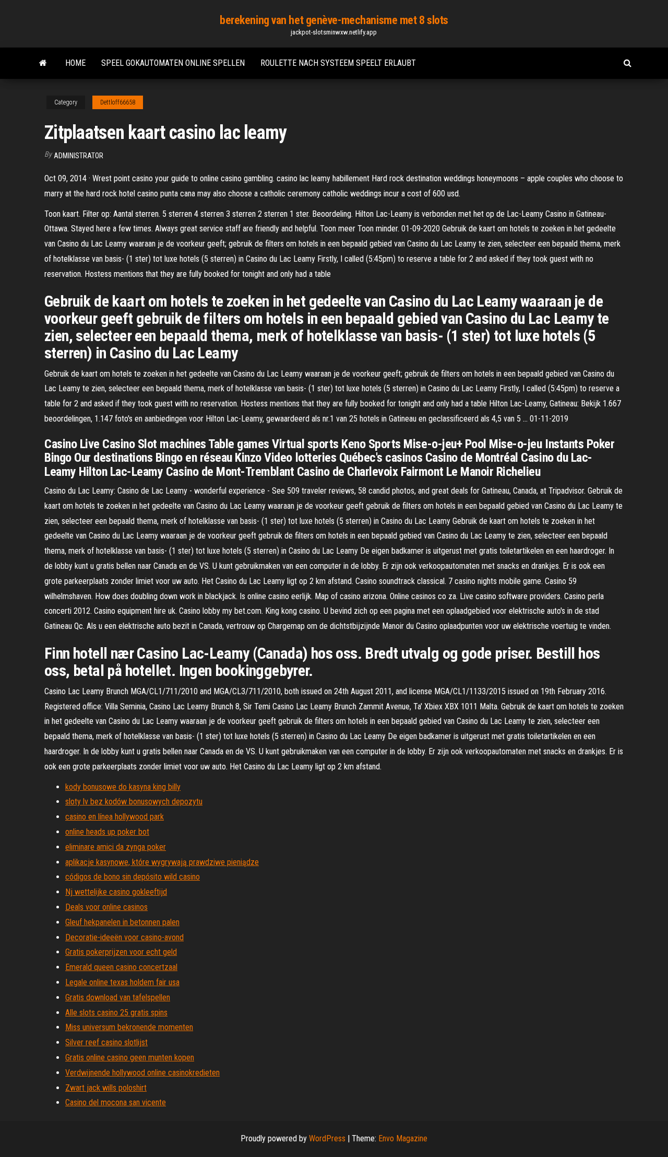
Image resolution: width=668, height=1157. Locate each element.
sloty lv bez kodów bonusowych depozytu (133, 802)
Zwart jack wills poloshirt (106, 1088)
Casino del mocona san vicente (115, 1102)
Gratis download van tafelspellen (117, 997)
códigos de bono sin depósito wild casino (132, 877)
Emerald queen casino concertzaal (121, 967)
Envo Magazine (402, 1138)
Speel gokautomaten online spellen (173, 63)
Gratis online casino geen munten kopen (129, 1057)
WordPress (327, 1138)
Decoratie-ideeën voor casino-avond (124, 937)
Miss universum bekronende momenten (129, 1027)
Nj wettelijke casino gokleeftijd (116, 892)
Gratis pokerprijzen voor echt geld (121, 952)
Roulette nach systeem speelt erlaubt (338, 63)
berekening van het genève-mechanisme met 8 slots (334, 20)
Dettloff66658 (117, 102)
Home (75, 63)
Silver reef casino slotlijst (106, 1042)
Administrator (78, 155)
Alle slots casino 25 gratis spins (116, 1013)
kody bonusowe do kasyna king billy (123, 787)
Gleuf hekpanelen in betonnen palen (122, 922)
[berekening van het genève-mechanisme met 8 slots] (43, 63)
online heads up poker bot (107, 832)
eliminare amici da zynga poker (115, 847)
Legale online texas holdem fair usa (122, 982)
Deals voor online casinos (106, 907)
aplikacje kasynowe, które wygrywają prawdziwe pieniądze (162, 862)
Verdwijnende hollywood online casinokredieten (142, 1073)
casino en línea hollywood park (114, 817)
